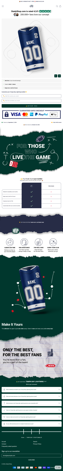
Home (22, 437)
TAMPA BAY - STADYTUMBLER (34, 437)
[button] (57, 6)
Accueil (4, 441)
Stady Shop (9, 464)
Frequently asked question (9, 446)
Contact (4, 444)
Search (35, 441)
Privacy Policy (37, 444)
